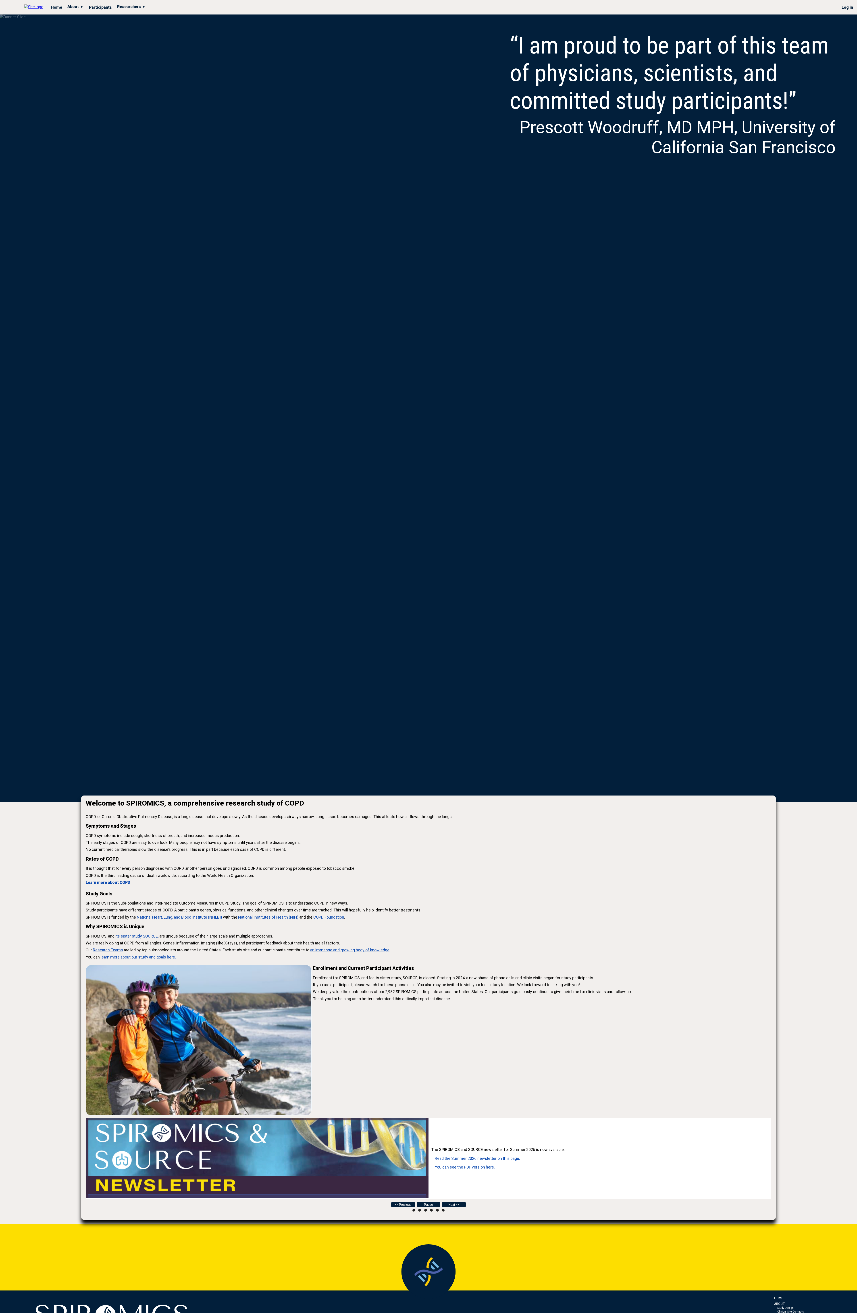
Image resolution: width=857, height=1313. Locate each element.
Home (56, 7)
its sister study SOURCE (136, 936)
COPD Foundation (328, 917)
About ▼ (75, 6)
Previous (405, 1204)
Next (452, 1204)
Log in (847, 7)
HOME (778, 1298)
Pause (428, 1204)
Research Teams (108, 950)
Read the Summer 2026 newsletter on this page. (477, 1158)
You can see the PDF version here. (465, 1167)
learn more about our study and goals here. (138, 957)
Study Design (785, 1307)
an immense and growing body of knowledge (349, 950)
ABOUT (779, 1304)
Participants (100, 7)
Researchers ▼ (131, 6)
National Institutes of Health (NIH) (268, 917)
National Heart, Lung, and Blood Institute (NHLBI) (179, 917)
